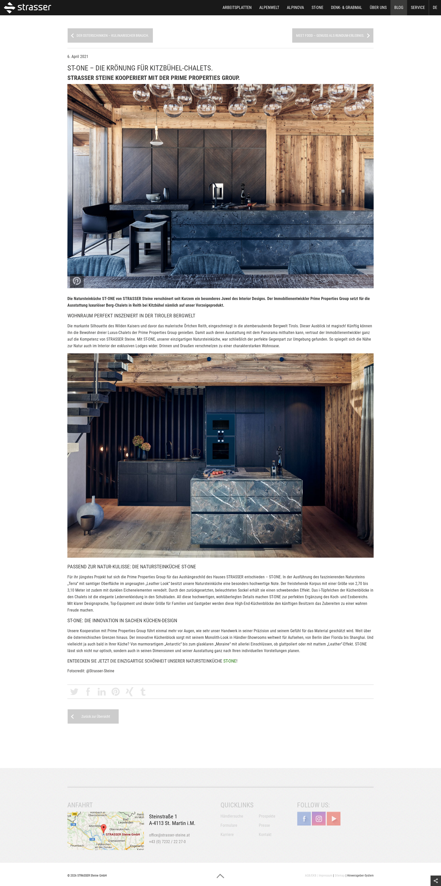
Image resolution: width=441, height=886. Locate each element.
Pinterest (115, 692)
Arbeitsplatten (237, 7)
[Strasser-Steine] (29, 7)
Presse (264, 825)
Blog (398, 7)
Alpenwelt (269, 7)
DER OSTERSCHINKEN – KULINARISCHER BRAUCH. (113, 35)
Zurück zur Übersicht (95, 716)
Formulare (228, 825)
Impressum (325, 875)
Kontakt (265, 834)
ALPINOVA (295, 7)
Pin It (77, 281)
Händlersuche (231, 816)
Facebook (88, 692)
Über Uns (378, 7)
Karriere (227, 834)
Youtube (333, 818)
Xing (129, 692)
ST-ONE (317, 7)
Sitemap (340, 875)
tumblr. (143, 692)
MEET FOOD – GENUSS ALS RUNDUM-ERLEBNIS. (330, 35)
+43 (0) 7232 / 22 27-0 (167, 841)
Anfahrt (105, 831)
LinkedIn (102, 692)
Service (418, 7)
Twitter (74, 692)
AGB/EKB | (311, 875)
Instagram (319, 818)
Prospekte (267, 816)
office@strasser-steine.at (169, 835)
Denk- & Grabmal (346, 7)
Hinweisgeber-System (360, 875)
